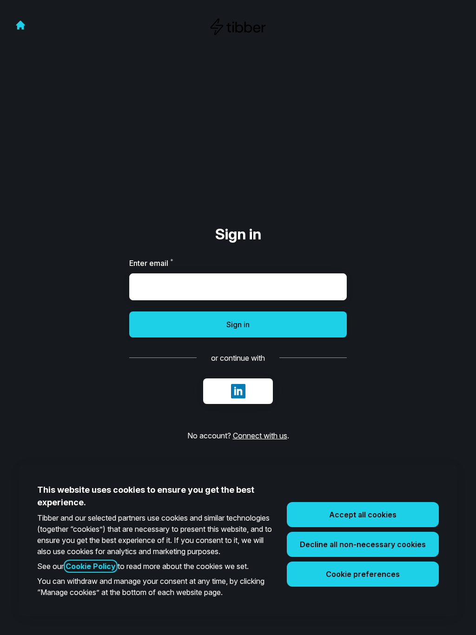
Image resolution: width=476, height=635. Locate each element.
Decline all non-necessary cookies (363, 544)
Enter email (167, 263)
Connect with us (260, 435)
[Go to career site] (20, 25)
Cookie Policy (91, 566)
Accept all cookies (363, 514)
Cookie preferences (363, 574)
